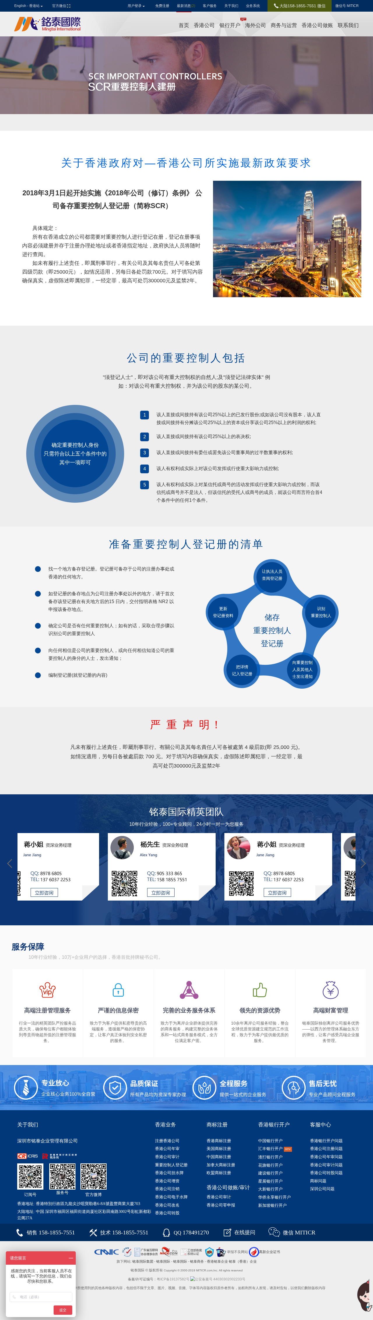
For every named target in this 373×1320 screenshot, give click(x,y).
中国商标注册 (219, 1157)
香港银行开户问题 (326, 1141)
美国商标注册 (219, 1149)
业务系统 (253, 6)
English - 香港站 (27, 6)
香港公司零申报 (221, 1205)
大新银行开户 (270, 1189)
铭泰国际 (163, 1261)
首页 (184, 25)
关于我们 (231, 6)
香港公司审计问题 (326, 1165)
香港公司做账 (317, 25)
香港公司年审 (167, 1149)
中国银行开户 (270, 1141)
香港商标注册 (219, 1141)
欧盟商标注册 (219, 1173)
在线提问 (244, 1232)
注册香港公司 (167, 1141)
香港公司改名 (167, 1205)
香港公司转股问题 (326, 1173)
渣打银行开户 (270, 1157)
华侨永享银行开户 (274, 1197)
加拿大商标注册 (221, 1165)
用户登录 (135, 6)
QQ (191, 1233)
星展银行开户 (270, 1181)
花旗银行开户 (270, 1165)
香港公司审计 (167, 1157)
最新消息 (186, 6)
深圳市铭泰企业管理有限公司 (47, 1140)
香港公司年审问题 (326, 1157)
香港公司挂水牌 (169, 1173)
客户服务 (210, 6)
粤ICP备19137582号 (173, 1279)
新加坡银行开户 (272, 1205)
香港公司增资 (167, 1181)
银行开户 (229, 25)
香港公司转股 (167, 1213)
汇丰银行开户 (274, 1149)
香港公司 (204, 25)
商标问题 (318, 1181)
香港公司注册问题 (326, 1149)
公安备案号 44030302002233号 (220, 1279)
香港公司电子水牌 (171, 1197)
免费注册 (162, 6)
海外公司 (255, 25)
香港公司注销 (167, 1189)
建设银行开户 (270, 1173)
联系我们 (348, 25)
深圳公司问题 (322, 1189)
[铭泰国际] (47, 24)
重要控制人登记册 (171, 1165)
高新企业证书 (269, 1252)
